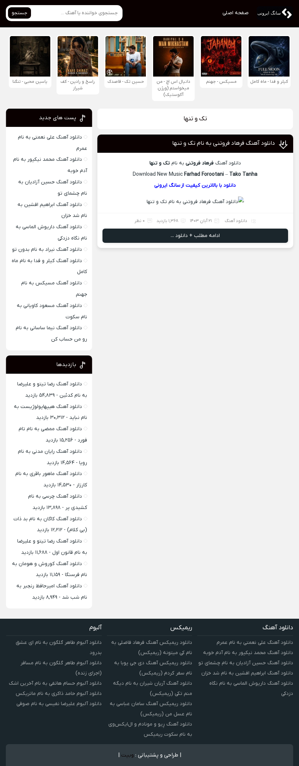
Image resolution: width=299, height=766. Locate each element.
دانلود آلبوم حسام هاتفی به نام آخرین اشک (55, 683)
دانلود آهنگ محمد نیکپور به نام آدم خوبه (248, 652)
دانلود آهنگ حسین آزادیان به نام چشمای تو (245, 663)
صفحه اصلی (235, 12)
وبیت (127, 755)
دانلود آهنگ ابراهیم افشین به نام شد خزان (247, 673)
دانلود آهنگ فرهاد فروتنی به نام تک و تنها (223, 143)
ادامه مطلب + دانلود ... (195, 235)
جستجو (19, 13)
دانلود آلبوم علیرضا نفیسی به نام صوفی (59, 703)
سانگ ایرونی (167, 185)
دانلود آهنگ (236, 221)
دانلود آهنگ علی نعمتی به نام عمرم (255, 642)
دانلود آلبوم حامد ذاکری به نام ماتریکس (59, 693)
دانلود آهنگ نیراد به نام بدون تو (47, 249)
